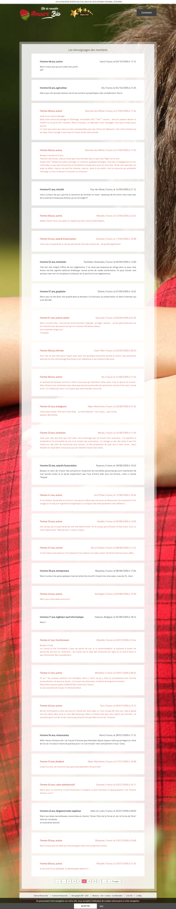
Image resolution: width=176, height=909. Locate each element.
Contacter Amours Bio (60, 896)
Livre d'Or (129, 896)
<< (58, 881)
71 (69, 881)
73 (79, 881)
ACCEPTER (85, 906)
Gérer (101, 906)
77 (99, 881)
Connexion (146, 12)
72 (74, 881)
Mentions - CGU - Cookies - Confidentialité (107, 896)
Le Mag (139, 896)
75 (89, 881)
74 (84, 881)
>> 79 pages (114, 881)
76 (94, 881)
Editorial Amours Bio (41, 896)
